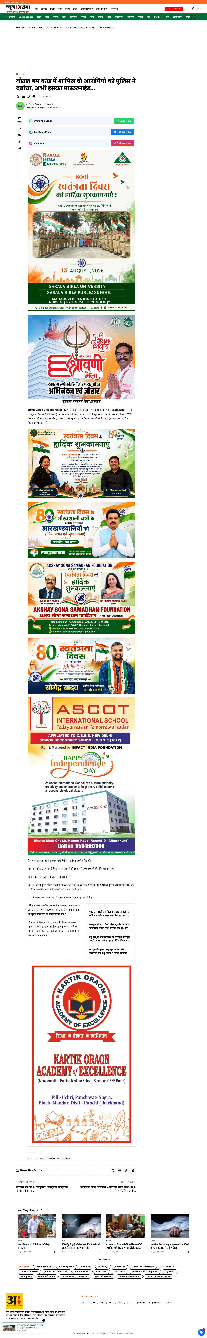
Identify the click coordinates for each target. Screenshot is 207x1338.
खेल (148, 17)
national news (82, 1271)
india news (101, 1271)
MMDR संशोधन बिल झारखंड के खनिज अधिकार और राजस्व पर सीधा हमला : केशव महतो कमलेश (109, 913)
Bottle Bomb (64, 418)
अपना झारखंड (26, 1276)
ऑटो (109, 17)
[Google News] (195, 15)
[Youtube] (8, 1325)
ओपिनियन (130, 17)
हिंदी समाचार (166, 1266)
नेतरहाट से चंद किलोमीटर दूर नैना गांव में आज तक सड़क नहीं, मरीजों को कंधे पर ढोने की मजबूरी (109, 926)
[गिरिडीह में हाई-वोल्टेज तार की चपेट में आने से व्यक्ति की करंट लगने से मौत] (81, 1226)
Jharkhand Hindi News (143, 1266)
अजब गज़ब (119, 17)
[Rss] (195, 18)
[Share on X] (18, 96)
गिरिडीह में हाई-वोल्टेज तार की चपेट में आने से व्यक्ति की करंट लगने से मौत (81, 1246)
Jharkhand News (44, 1266)
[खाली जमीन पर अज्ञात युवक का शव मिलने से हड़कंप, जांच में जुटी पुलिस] (170, 1226)
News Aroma (35, 104)
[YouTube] (192, 15)
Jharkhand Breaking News (145, 1271)
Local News (119, 1271)
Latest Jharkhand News (158, 1276)
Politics (158, 17)
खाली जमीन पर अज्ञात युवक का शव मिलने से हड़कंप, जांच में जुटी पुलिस (170, 1246)
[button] (187, 8)
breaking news (66, 1266)
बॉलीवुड (100, 17)
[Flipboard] (191, 18)
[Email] (23, 96)
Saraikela (118, 409)
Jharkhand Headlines (129, 1276)
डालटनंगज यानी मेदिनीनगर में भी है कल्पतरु (34, 1246)
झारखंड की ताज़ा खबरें (29, 1271)
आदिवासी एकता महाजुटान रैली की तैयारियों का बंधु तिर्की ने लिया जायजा (108, 951)
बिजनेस (140, 17)
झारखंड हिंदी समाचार (46, 1276)
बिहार (63, 17)
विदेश (39, 17)
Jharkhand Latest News (57, 1271)
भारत (47, 17)
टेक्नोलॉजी (73, 17)
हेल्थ (167, 17)
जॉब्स (92, 17)
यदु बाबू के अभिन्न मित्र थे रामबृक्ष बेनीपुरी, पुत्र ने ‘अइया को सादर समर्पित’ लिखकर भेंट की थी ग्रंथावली (109, 938)
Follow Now (124, 132)
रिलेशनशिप (190, 17)
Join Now (125, 121)
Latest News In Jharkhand (74, 1276)
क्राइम (55, 17)
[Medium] (198, 15)
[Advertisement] (76, 50)
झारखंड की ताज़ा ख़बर (103, 1276)
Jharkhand (120, 1266)
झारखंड (12, 17)
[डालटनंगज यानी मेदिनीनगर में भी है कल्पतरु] (37, 1226)
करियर (83, 17)
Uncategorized (26, 17)
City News (170, 1271)
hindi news (86, 1266)
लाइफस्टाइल (177, 17)
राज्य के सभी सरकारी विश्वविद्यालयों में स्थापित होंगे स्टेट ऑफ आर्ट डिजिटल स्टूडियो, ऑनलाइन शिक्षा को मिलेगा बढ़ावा (125, 1246)
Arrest (42, 1159)
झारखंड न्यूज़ (103, 1266)
